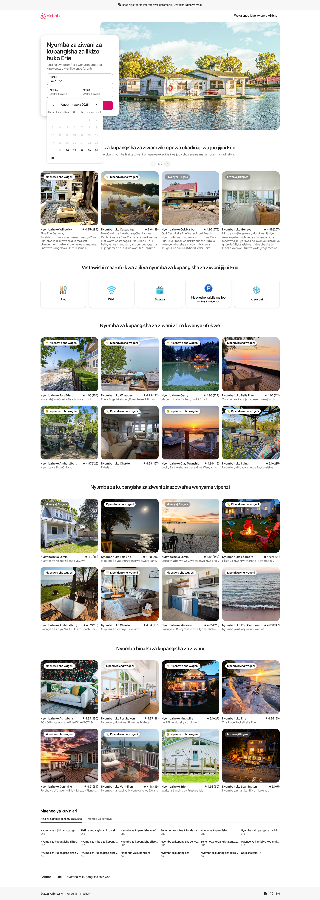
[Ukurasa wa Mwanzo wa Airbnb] (50, 16)
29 (89, 150)
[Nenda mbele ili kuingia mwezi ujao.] (96, 105)
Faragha (72, 893)
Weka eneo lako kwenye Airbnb (255, 16)
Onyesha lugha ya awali (188, 5)
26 (67, 150)
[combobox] (80, 81)
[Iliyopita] (153, 164)
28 (82, 150)
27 (74, 150)
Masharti (85, 893)
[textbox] (63, 94)
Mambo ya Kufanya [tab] (100, 818)
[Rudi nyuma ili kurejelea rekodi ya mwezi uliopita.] (53, 105)
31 (52, 158)
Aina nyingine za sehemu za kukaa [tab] (61, 818)
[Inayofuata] (167, 164)
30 (96, 150)
